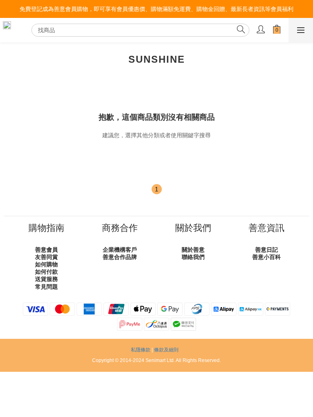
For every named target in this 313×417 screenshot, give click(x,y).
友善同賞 (46, 257)
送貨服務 (46, 279)
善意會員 (46, 249)
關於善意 (193, 249)
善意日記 (266, 249)
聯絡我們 (193, 257)
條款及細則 (166, 350)
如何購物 (46, 264)
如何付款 (46, 271)
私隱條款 (140, 350)
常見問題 (46, 286)
